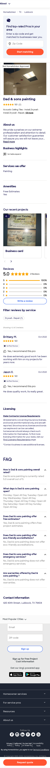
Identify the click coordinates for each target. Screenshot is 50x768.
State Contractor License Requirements (21, 416)
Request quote (25, 762)
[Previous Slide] (4, 261)
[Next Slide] (11, 261)
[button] (22, 235)
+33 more (29, 113)
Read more (9, 141)
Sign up (25, 649)
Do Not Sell (27, 744)
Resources (9, 711)
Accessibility (38, 745)
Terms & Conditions (41, 750)
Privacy (9, 744)
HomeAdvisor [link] (9, 12)
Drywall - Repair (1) (14, 318)
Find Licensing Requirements (16, 439)
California (17, 744)
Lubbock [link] (28, 12)
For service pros (12, 702)
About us (8, 720)
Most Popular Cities (13, 619)
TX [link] (20, 12)
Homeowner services (15, 694)
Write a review (25, 301)
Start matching (25, 51)
